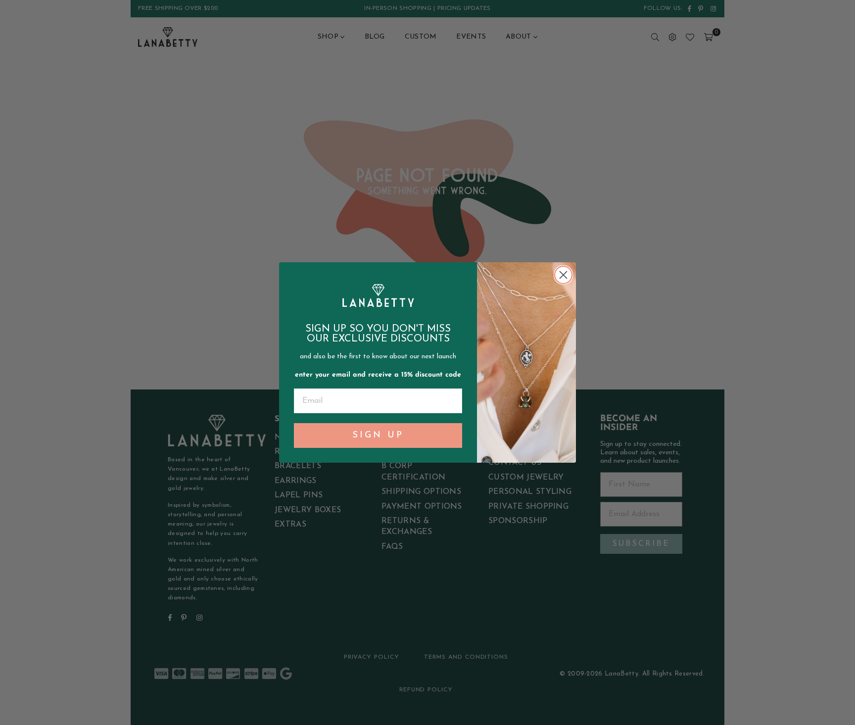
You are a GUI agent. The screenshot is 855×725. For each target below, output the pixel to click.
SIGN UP (378, 435)
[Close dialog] (563, 275)
